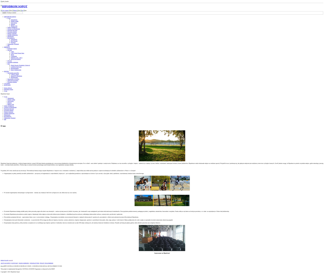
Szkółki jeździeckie (12, 35)
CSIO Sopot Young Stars (17, 53)
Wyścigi (9, 60)
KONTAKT (7, 85)
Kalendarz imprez (12, 48)
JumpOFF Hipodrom (16, 76)
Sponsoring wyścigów (13, 79)
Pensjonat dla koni (12, 30)
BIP (8, 45)
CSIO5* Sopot (15, 74)
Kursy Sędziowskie (16, 70)
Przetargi (13, 42)
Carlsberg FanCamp (16, 67)
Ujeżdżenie (14, 56)
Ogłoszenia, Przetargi (13, 44)
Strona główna (8, 88)
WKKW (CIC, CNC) (16, 57)
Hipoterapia (10, 36)
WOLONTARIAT (16, 59)
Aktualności (14, 19)
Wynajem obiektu (12, 32)
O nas (9, 18)
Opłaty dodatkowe (12, 27)
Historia (13, 24)
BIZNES (6, 71)
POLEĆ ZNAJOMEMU (46, 263)
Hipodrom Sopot (8, 89)
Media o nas (14, 26)
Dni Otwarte (14, 41)
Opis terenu (14, 23)
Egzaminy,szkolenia (12, 62)
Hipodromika (14, 77)
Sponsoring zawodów (13, 73)
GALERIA (7, 83)
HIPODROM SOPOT (10, 16)
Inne (8, 64)
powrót (11, 260)
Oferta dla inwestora (12, 80)
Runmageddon (15, 68)
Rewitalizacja (11, 38)
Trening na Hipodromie (13, 29)
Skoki (12, 54)
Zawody (9, 50)
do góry (6, 260)
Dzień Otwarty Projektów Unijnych (20, 65)
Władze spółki (14, 21)
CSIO (12, 51)
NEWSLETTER (34, 263)
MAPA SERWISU (24, 263)
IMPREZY (7, 47)
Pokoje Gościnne (12, 33)
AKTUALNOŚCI (6, 263)
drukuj (2, 260)
